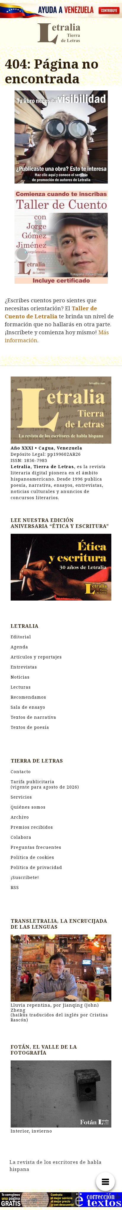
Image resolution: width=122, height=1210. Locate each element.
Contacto (21, 771)
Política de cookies (32, 857)
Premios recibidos (32, 827)
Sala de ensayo (28, 707)
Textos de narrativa (33, 717)
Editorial (21, 637)
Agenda (19, 647)
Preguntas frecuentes (36, 847)
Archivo (20, 817)
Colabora (21, 837)
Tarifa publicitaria (45, 784)
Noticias (20, 677)
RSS (15, 887)
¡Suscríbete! (25, 877)
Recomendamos (28, 697)
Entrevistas (24, 667)
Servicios (21, 797)
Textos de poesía (30, 727)
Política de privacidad (36, 867)
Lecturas (21, 687)
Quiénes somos (28, 807)
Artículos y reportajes (36, 657)
